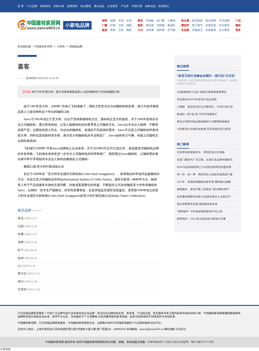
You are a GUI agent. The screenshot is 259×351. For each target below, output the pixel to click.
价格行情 (58, 6)
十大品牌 (32, 6)
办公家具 (224, 30)
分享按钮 (5, 349)
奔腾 (21, 234)
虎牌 (21, 242)
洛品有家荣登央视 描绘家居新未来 (197, 204)
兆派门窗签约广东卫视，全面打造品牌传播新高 (205, 159)
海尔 (21, 281)
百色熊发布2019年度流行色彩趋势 (197, 99)
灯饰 (112, 25)
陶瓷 (129, 30)
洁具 (121, 25)
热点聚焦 (85, 6)
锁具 (140, 25)
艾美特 (22, 289)
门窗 (104, 25)
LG (20, 265)
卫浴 (121, 30)
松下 (21, 250)
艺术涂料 (224, 20)
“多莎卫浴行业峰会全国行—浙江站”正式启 (206, 75)
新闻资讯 (45, 6)
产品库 (125, 6)
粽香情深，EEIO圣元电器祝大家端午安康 (201, 218)
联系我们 (164, 6)
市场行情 (137, 6)
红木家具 (224, 25)
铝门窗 (161, 20)
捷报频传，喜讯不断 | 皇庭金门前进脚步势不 (203, 189)
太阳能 (161, 25)
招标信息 (150, 6)
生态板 (185, 30)
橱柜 (238, 25)
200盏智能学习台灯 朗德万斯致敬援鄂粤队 (202, 92)
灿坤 (21, 258)
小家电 (171, 20)
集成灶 (171, 25)
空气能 (171, 30)
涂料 (104, 20)
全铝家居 (211, 30)
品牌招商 (72, 6)
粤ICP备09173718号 (202, 342)
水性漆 (150, 30)
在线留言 (181, 329)
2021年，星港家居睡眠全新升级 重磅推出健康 (204, 181)
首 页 (21, 6)
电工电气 (197, 25)
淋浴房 (150, 25)
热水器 (185, 20)
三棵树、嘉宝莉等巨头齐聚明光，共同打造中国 (205, 106)
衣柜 (112, 30)
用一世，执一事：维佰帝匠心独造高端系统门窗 (205, 174)
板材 (104, 30)
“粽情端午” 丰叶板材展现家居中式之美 (199, 211)
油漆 (112, 20)
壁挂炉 (185, 25)
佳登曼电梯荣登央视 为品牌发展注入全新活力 (204, 196)
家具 (140, 20)
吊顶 (121, 20)
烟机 (129, 25)
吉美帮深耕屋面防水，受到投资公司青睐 (201, 152)
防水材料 (211, 20)
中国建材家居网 (43, 46)
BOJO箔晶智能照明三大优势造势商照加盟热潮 (204, 167)
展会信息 (99, 6)
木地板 (150, 20)
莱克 (21, 218)
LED (140, 30)
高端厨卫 (197, 30)
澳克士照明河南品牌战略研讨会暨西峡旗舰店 (203, 121)
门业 (238, 20)
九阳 (21, 226)
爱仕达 (22, 273)
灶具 (129, 20)
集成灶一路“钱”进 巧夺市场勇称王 (197, 114)
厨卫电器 (197, 20)
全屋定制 (211, 25)
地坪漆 (161, 30)
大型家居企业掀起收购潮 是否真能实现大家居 (204, 129)
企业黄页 (112, 6)
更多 (238, 30)
